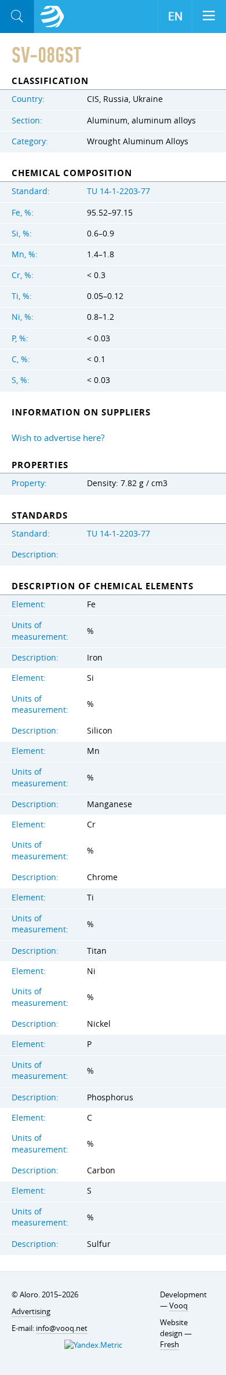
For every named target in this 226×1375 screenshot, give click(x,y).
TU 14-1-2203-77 (118, 191)
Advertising (31, 1311)
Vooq (178, 1305)
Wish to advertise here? (58, 437)
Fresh (169, 1344)
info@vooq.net (62, 1328)
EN (175, 16)
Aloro (52, 17)
